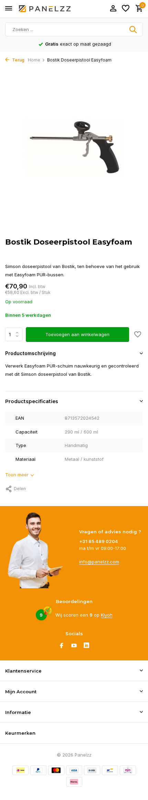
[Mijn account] (113, 8)
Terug (17, 60)
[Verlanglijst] (125, 8)
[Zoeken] (133, 29)
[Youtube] (74, 646)
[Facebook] (61, 646)
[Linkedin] (86, 646)
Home (34, 60)
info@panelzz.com (99, 561)
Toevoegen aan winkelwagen (77, 334)
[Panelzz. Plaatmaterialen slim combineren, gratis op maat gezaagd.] (45, 8)
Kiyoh (107, 615)
